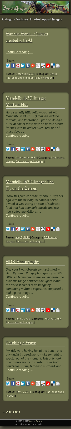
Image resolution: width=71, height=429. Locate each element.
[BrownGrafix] (35, 7)
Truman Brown (35, 421)
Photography (52, 318)
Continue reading (19, 52)
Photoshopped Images (19, 77)
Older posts (11, 412)
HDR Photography (22, 262)
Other (53, 74)
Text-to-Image (43, 77)
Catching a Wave (21, 343)
